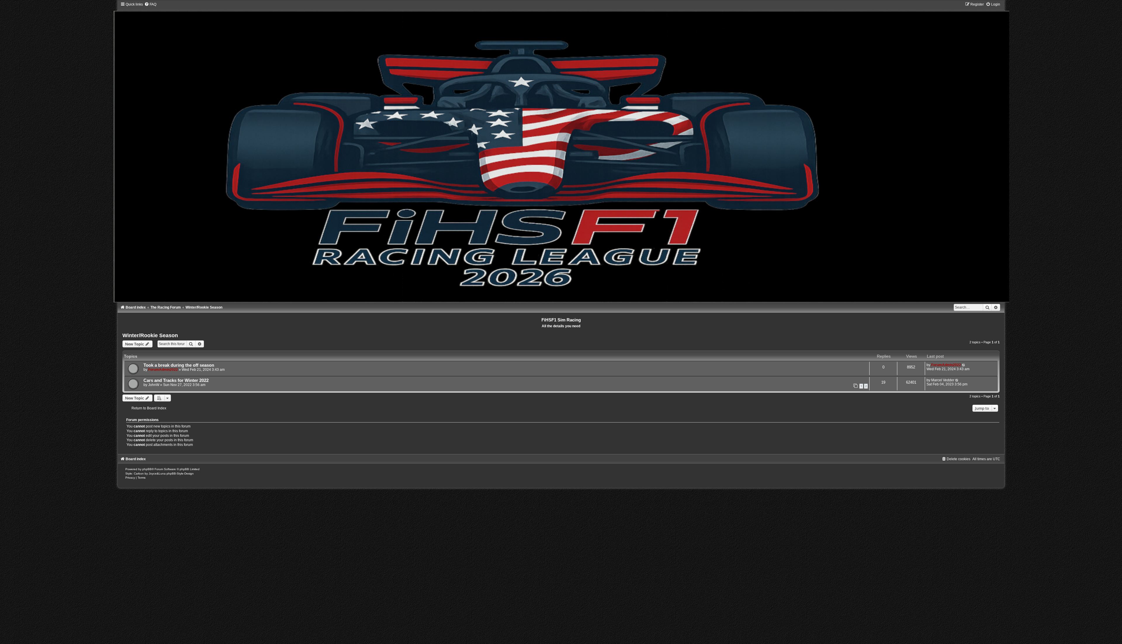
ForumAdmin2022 (163, 370)
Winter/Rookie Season (150, 335)
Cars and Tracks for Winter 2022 (176, 380)
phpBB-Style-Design (180, 473)
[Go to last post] (964, 365)
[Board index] (561, 152)
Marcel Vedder (942, 380)
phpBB (147, 469)
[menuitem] (150, 4)
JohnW (153, 385)
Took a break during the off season (178, 365)
